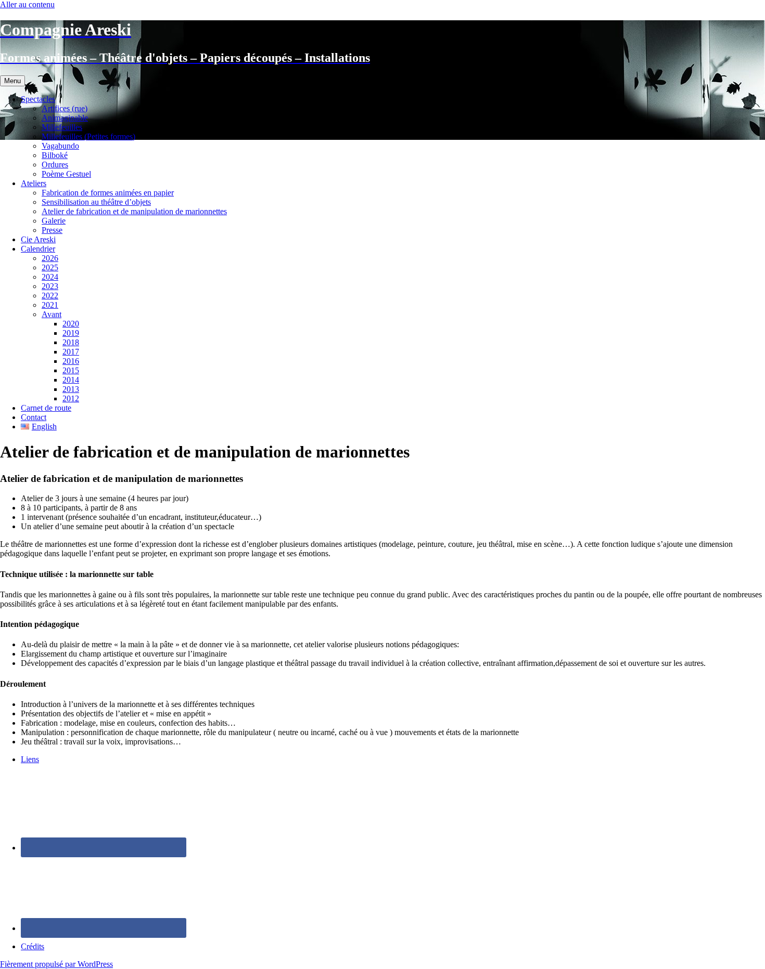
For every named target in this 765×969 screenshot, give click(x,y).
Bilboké (55, 155)
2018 (70, 342)
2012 (70, 398)
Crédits (32, 946)
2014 (70, 379)
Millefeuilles (62, 127)
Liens (30, 759)
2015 (70, 370)
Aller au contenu (27, 4)
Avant (51, 314)
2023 (50, 286)
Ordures (55, 164)
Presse (52, 230)
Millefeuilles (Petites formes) (88, 136)
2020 (70, 323)
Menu (12, 81)
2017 (70, 351)
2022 (50, 295)
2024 (50, 276)
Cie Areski (38, 239)
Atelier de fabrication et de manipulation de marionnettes (134, 211)
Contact (33, 417)
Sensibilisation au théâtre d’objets (96, 202)
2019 (70, 333)
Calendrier (38, 248)
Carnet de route (46, 407)
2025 (50, 267)
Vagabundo (60, 145)
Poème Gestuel (66, 173)
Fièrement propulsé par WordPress (56, 964)
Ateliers (33, 183)
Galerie (54, 220)
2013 (70, 389)
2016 (70, 361)
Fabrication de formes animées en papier (108, 192)
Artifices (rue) (64, 108)
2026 (50, 258)
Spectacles (38, 99)
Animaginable (65, 117)
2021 (50, 304)
